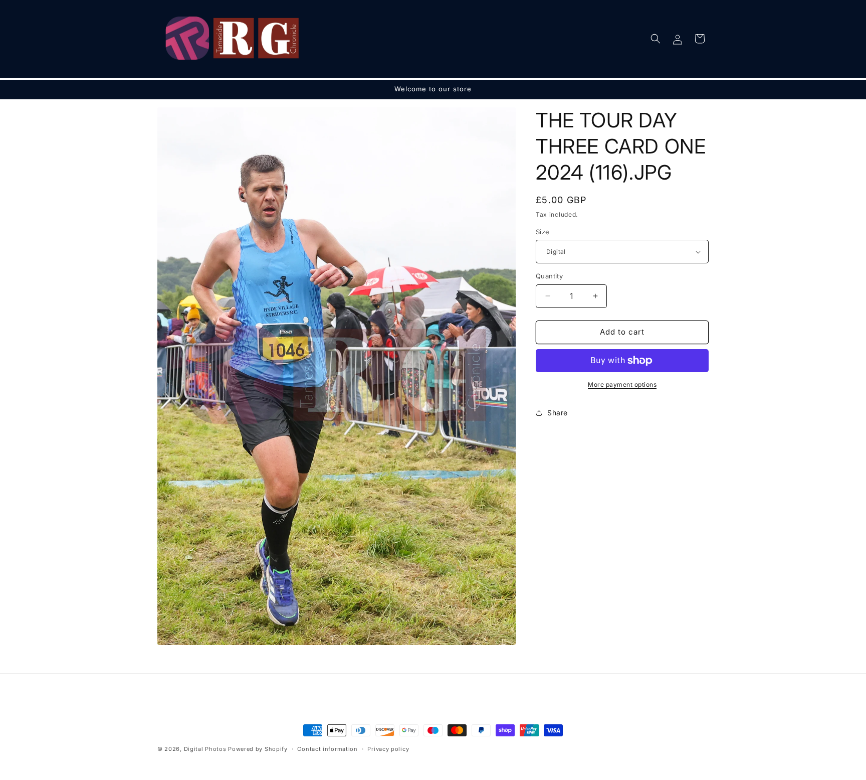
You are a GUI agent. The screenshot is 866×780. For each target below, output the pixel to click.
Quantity (549, 276)
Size (543, 232)
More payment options (622, 384)
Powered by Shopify (258, 748)
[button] (655, 39)
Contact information (327, 748)
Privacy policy (388, 748)
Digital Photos (205, 748)
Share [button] (557, 412)
